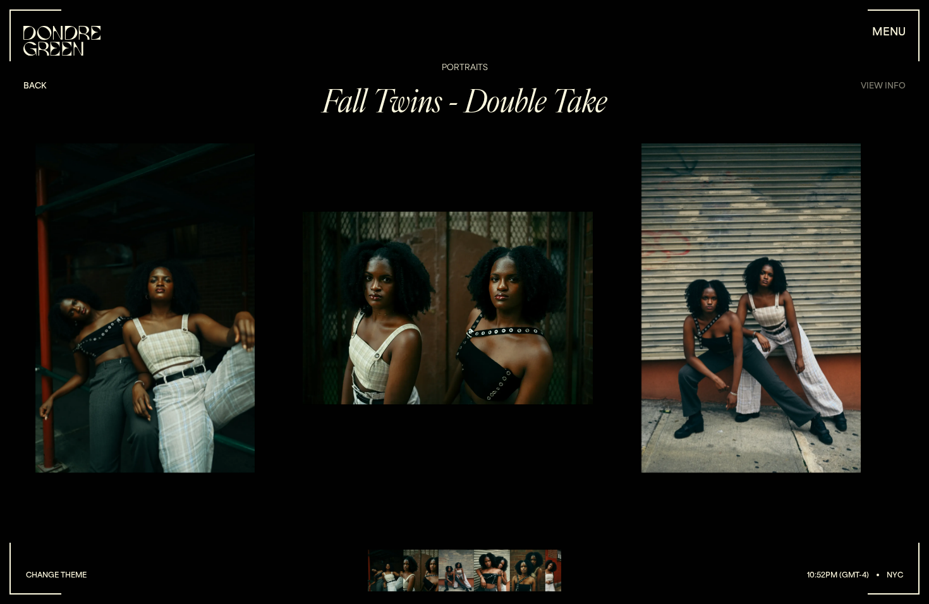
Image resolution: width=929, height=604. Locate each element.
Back (34, 85)
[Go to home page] (62, 41)
